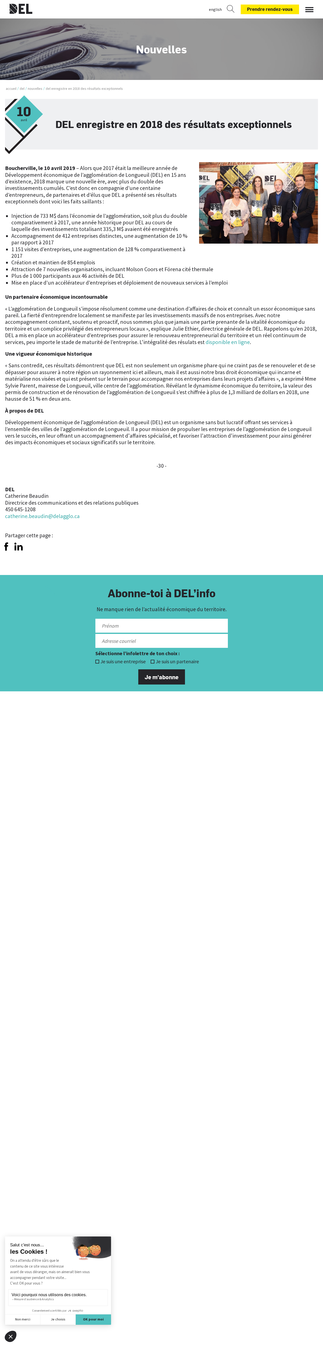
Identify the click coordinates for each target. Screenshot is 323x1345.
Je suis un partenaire (177, 661)
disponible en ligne (228, 342)
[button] (309, 8)
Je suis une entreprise (123, 661)
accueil (11, 88)
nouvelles (35, 88)
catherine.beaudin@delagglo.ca (42, 516)
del (22, 88)
